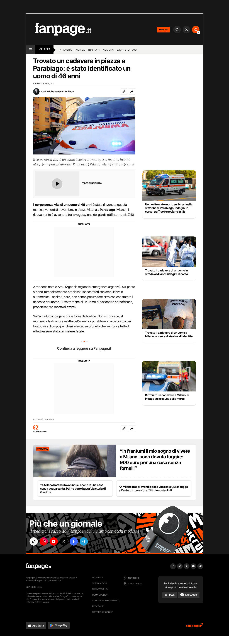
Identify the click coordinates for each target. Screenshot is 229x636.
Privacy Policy (100, 589)
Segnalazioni (99, 583)
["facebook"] (74, 541)
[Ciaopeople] (194, 626)
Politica (80, 49)
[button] (132, 91)
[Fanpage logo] (58, 29)
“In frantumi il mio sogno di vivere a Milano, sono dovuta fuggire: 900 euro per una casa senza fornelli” (155, 459)
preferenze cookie (102, 612)
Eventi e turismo (127, 49)
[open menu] (30, 49)
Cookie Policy (100, 594)
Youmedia (97, 577)
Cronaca (49, 420)
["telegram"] (84, 541)
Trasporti (94, 49)
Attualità (66, 49)
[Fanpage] (38, 566)
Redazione (98, 606)
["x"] (64, 541)
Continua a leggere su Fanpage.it (84, 348)
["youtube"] (54, 541)
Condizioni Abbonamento (106, 600)
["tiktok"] (34, 541)
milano (44, 49)
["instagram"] (44, 541)
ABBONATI (163, 30)
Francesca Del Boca (62, 91)
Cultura (108, 49)
